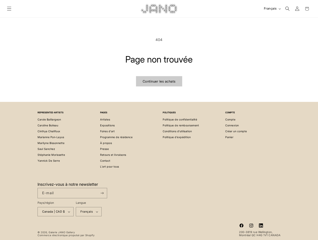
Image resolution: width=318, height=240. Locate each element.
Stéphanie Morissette (51, 154)
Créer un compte (236, 131)
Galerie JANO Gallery (62, 232)
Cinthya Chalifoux (49, 131)
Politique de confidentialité (180, 119)
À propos (106, 143)
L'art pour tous (109, 166)
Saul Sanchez (46, 148)
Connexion (232, 125)
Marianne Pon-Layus (51, 137)
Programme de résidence (116, 137)
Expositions (107, 125)
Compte (230, 119)
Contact (105, 160)
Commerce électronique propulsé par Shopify (66, 235)
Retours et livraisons (113, 154)
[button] (9, 9)
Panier (229, 137)
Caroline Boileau (48, 125)
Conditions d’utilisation (177, 131)
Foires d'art (107, 131)
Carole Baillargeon (49, 119)
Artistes (105, 119)
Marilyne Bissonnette (51, 143)
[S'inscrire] (102, 193)
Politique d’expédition (177, 137)
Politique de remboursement (181, 125)
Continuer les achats (159, 81)
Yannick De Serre (49, 160)
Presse (104, 148)
